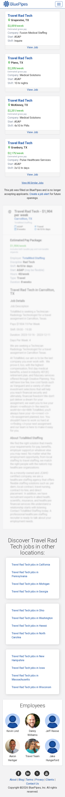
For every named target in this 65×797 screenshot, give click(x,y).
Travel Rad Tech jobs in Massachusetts (25, 677)
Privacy (39, 779)
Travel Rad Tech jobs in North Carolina (28, 635)
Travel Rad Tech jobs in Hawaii (29, 625)
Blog (21, 779)
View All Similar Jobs (33, 182)
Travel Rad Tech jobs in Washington (32, 618)
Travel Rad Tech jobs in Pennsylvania (25, 574)
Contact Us (32, 783)
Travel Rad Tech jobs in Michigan (31, 583)
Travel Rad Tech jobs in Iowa (28, 667)
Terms (29, 779)
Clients (50, 779)
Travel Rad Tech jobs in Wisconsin (31, 687)
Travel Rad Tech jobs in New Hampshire (28, 658)
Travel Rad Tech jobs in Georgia (30, 591)
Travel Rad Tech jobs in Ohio (28, 610)
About (13, 779)
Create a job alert (39, 194)
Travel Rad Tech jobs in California (31, 564)
